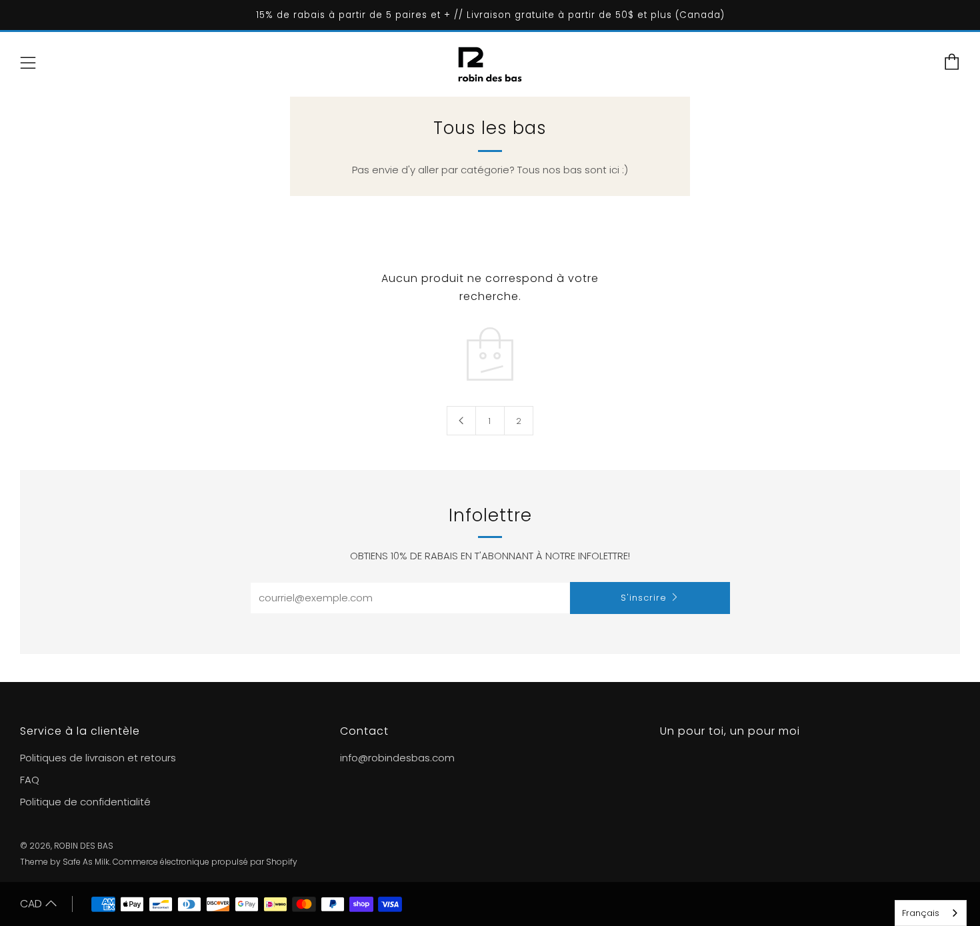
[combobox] (931, 913)
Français (920, 913)
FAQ (29, 780)
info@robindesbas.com (397, 758)
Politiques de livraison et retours (98, 758)
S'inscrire (644, 597)
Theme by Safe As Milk (64, 861)
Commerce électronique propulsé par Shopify (205, 861)
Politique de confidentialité (85, 802)
